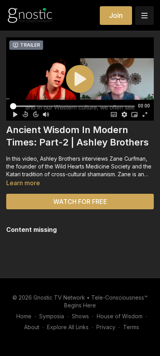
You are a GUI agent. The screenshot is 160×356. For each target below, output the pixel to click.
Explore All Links (68, 327)
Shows (80, 316)
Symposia (51, 316)
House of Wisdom (120, 316)
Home (23, 316)
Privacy (105, 327)
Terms (131, 327)
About (31, 327)
